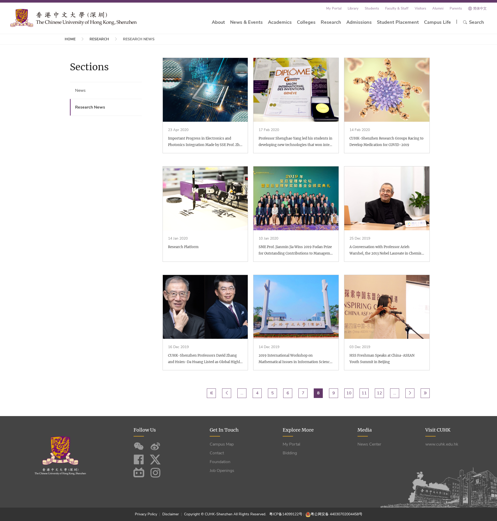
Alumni (437, 8)
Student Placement (398, 22)
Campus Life (437, 22)
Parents (456, 8)
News (80, 90)
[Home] (73, 18)
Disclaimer (170, 514)
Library (353, 8)
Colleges (306, 22)
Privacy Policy (146, 514)
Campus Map (222, 444)
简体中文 (480, 8)
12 (380, 393)
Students (372, 8)
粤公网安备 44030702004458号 (336, 514)
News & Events (246, 22)
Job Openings (222, 470)
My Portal (333, 8)
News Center (369, 444)
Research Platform (183, 247)
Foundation (220, 462)
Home (70, 39)
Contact (217, 453)
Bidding (290, 453)
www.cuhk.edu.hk (441, 444)
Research (331, 22)
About (218, 22)
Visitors (420, 8)
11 (365, 393)
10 (349, 393)
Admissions (359, 22)
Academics (280, 22)
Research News (90, 107)
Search (476, 22)
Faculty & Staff (396, 8)
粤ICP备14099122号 (285, 514)
